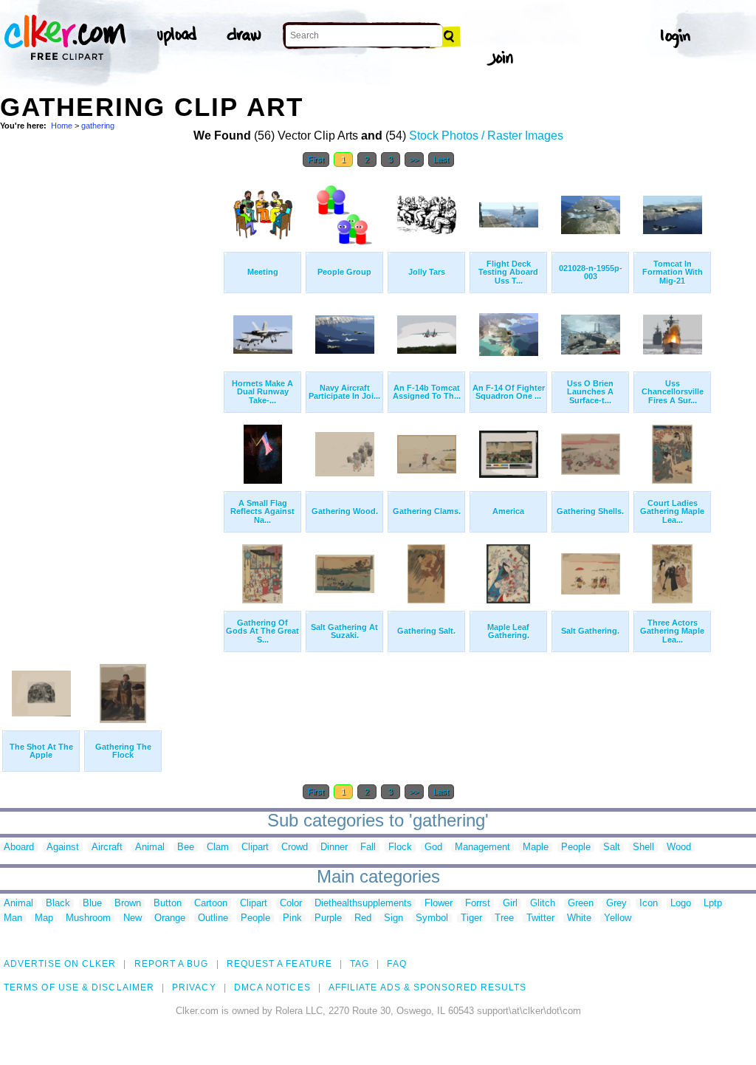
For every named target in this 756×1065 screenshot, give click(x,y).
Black (58, 903)
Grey (616, 903)
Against (63, 847)
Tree (504, 918)
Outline (213, 918)
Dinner (334, 847)
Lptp (713, 903)
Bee (185, 847)
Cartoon (210, 903)
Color (291, 903)
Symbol (432, 918)
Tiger (471, 918)
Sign (393, 918)
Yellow (617, 918)
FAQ (396, 964)
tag (359, 964)
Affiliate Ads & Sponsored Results (428, 987)
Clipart (255, 847)
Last (441, 159)
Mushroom (88, 918)
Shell (643, 847)
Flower (439, 903)
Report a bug (171, 964)
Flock (400, 847)
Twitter (540, 918)
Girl (510, 903)
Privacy (194, 987)
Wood (679, 847)
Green (581, 903)
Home (61, 125)
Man (13, 918)
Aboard (19, 847)
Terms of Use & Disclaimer (79, 987)
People (576, 847)
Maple (536, 847)
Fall (368, 847)
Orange (169, 918)
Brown (127, 903)
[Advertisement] (110, 397)
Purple (328, 918)
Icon (648, 903)
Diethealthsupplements (363, 903)
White (579, 918)
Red (362, 918)
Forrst (477, 903)
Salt (611, 847)
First (316, 159)
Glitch (542, 903)
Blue (92, 903)
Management (482, 847)
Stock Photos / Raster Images (486, 135)
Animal (150, 847)
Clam (218, 847)
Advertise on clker (60, 964)
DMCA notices (272, 987)
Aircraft (107, 847)
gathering (97, 125)
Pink (292, 918)
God (433, 847)
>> (414, 159)
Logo (680, 903)
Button (168, 903)
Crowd (294, 847)
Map (44, 918)
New (132, 918)
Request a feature (279, 964)
